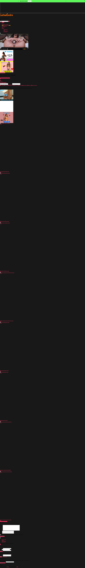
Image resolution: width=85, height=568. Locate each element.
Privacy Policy (4, 541)
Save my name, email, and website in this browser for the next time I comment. (12, 534)
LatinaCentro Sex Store (5, 24)
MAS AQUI (37, 1)
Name (1, 531)
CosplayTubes (6, 29)
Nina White (6, 85)
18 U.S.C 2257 (4, 539)
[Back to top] (0, 544)
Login (1, 22)
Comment (1, 530)
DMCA (3, 540)
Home (2, 23)
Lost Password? (4, 556)
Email (1, 532)
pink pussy (30, 85)
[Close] (84, 0)
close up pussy (16, 85)
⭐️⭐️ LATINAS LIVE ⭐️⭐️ (6, 25)
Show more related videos (3, 521)
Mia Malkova (5, 31)
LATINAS (2, 85)
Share (1, 81)
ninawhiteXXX (25, 85)
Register (3, 22)
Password (1, 550)
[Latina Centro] (6, 16)
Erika (4, 30)
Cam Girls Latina (4, 26)
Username (1, 548)
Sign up (1, 551)
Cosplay (3, 28)
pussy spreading (34, 85)
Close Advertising (2, 72)
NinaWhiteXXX (11, 85)
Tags (2, 27)
